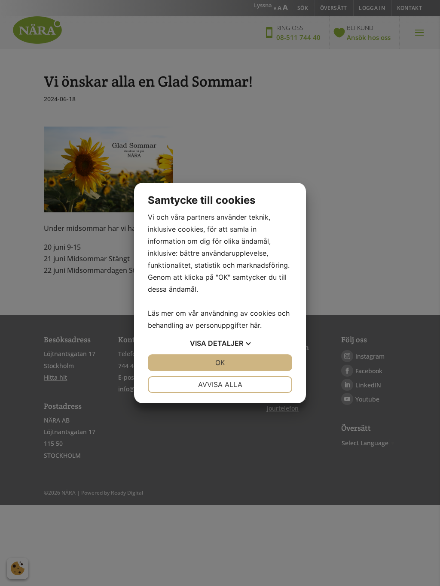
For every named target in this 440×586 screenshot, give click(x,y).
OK (220, 362)
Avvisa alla (220, 384)
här (255, 325)
